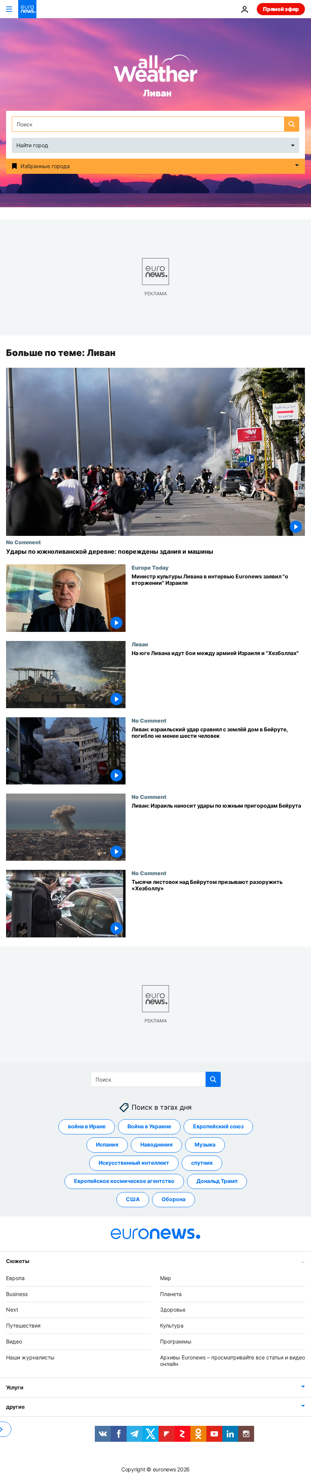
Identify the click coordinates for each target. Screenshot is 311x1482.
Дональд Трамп (216, 1181)
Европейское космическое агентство (124, 1181)
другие (15, 1406)
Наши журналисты (30, 1357)
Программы (176, 1341)
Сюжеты (17, 1261)
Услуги (14, 1387)
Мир (165, 1278)
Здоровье (172, 1309)
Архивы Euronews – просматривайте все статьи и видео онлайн (232, 1360)
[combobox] (155, 124)
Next (12, 1309)
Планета (171, 1294)
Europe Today (150, 568)
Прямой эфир (281, 9)
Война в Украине (149, 1126)
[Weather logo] (155, 71)
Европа (15, 1278)
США (133, 1199)
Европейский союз (218, 1126)
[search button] (291, 124)
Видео (14, 1341)
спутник (202, 1162)
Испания (107, 1144)
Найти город (32, 145)
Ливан (140, 644)
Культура (172, 1325)
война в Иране (86, 1126)
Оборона (173, 1199)
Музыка (205, 1144)
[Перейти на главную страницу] (27, 9)
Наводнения (156, 1144)
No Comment (23, 542)
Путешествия (23, 1325)
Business (17, 1294)
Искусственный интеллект (134, 1162)
